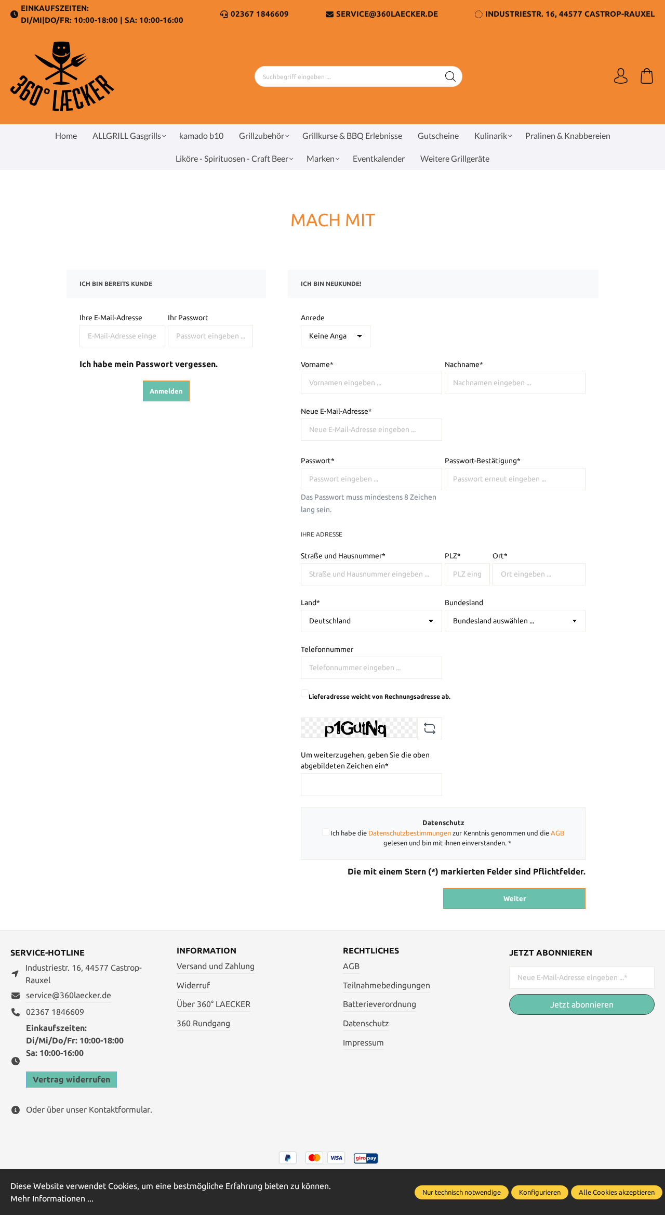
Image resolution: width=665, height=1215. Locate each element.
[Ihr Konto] (621, 76)
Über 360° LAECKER (213, 1004)
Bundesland (464, 602)
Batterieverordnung (379, 1004)
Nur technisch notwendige (461, 1192)
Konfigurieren (540, 1192)
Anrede (313, 317)
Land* (310, 602)
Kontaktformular (119, 1109)
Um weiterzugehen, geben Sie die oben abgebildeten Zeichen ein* (365, 760)
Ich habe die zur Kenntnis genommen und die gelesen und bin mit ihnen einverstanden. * (447, 838)
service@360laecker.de (68, 995)
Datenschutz (366, 1023)
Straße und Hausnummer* (343, 556)
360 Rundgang (203, 1023)
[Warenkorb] (647, 76)
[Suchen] (450, 76)
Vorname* (317, 364)
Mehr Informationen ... (52, 1198)
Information (206, 950)
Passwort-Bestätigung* (483, 460)
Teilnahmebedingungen (386, 985)
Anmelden (166, 391)
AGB (557, 833)
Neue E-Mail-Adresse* (336, 411)
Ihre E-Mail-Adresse (110, 317)
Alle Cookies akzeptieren (617, 1192)
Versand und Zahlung (216, 966)
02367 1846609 (260, 13)
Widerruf (193, 985)
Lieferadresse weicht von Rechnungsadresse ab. (379, 696)
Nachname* (464, 364)
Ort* (500, 556)
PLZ (453, 556)
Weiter (514, 898)
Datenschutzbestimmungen (409, 833)
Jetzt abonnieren (582, 1004)
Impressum (363, 1042)
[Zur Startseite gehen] (62, 76)
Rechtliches (371, 950)
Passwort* (318, 460)
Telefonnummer (327, 649)
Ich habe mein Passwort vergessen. (148, 364)
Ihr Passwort (188, 317)
